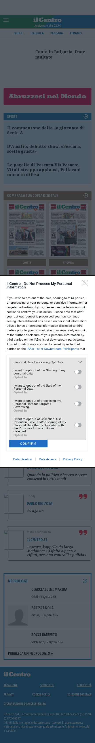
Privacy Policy (72, 459)
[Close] (86, 284)
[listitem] (47, 362)
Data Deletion (22, 459)
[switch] (78, 372)
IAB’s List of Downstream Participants (53, 348)
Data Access (47, 459)
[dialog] (47, 371)
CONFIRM (28, 443)
